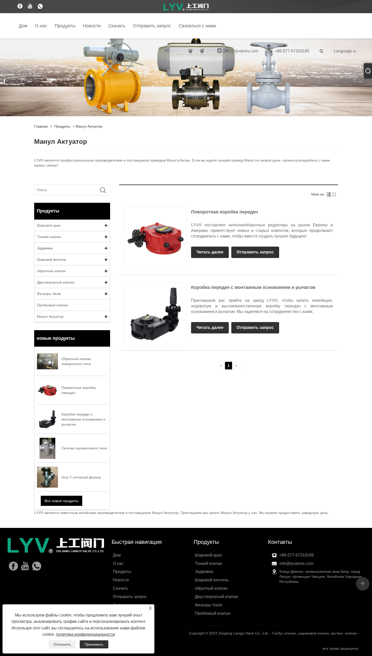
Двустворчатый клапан (55, 282)
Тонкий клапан (49, 237)
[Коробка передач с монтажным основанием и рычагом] (156, 314)
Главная (41, 126)
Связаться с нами (197, 25)
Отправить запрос (152, 25)
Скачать (116, 25)
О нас (41, 25)
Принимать (94, 644)
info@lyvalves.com (241, 51)
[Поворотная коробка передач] (156, 238)
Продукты (65, 25)
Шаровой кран (49, 225)
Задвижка (45, 248)
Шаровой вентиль (51, 259)
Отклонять (62, 644)
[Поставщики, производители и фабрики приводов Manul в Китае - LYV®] (186, 7)
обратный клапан (51, 271)
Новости (92, 25)
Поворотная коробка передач (224, 211)
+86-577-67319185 (292, 51)
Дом (23, 25)
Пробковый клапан (52, 305)
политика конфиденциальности (85, 634)
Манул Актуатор (89, 126)
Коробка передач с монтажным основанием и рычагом (253, 287)
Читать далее (209, 252)
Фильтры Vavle (49, 294)
